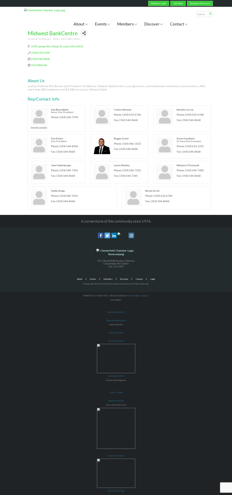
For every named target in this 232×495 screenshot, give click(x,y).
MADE (132, 296)
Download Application (116, 320)
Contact (177, 24)
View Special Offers (116, 376)
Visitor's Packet (116, 392)
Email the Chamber (116, 456)
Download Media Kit (116, 312)
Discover (151, 24)
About (79, 24)
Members (125, 24)
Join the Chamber (116, 341)
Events (101, 24)
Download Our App (116, 491)
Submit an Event (116, 333)
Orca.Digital (143, 296)
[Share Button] (84, 33)
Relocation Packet (116, 401)
